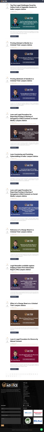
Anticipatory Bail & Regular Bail (15, 83)
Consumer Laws (22, 308)
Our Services (25, 387)
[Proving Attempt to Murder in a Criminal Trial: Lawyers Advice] (24, 57)
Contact (24, 390)
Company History (26, 386)
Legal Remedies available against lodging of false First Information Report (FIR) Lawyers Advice (22, 268)
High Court (28, 83)
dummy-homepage (26, 403)
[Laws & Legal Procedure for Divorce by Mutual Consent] (24, 354)
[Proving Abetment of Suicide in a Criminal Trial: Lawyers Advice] (24, 93)
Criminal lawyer (25, 83)
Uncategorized (31, 83)
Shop (24, 397)
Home (24, 384)
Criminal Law (21, 83)
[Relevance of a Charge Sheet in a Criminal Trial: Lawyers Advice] (24, 244)
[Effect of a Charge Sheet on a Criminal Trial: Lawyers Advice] (24, 318)
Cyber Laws (24, 123)
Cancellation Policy (26, 393)
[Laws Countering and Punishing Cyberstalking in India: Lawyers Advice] (24, 169)
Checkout (24, 400)
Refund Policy (25, 394)
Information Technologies (29, 123)
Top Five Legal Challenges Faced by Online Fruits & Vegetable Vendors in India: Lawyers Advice (23, 7)
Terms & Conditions (26, 396)
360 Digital (15, 11)
